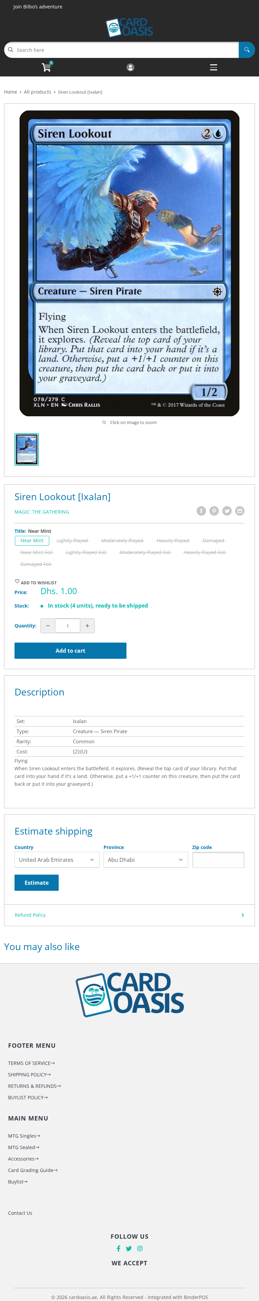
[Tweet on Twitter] (227, 511)
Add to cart (70, 650)
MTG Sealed (21, 1147)
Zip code (202, 847)
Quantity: (25, 625)
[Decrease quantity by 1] (48, 626)
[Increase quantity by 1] (87, 626)
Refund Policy (30, 915)
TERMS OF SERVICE (29, 1063)
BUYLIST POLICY (26, 1097)
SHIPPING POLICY (27, 1074)
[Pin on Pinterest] (214, 511)
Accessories (21, 1159)
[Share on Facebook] (201, 511)
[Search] (247, 50)
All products (37, 92)
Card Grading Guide (30, 1170)
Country (24, 847)
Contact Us (20, 1213)
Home (10, 92)
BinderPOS (196, 1297)
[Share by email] (239, 511)
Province (114, 847)
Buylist (15, 1181)
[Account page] (130, 67)
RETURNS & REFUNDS (32, 1086)
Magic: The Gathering (42, 512)
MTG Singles (22, 1136)
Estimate (37, 882)
